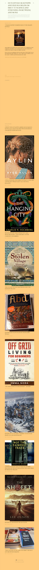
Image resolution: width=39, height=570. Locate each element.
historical (11, 76)
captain (8, 76)
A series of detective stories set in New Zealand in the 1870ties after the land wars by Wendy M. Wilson (19, 468)
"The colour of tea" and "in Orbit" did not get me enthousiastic (19, 551)
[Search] (33, 3)
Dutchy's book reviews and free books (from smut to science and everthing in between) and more (19, 8)
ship (18, 76)
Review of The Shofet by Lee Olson (16, 522)
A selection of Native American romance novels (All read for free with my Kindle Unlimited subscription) (18, 128)
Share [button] (6, 75)
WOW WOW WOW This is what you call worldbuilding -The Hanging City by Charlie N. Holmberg (17, 234)
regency (13, 76)
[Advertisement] (19, 114)
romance (16, 76)
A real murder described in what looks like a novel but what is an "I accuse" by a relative (19, 181)
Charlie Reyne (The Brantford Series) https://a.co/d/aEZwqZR (15, 57)
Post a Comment (9, 290)
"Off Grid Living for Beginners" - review (17, 386)
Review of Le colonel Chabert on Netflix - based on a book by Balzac (19, 434)
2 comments (9, 132)
